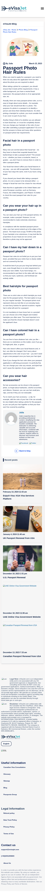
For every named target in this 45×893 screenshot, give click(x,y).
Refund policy (9, 813)
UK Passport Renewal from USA (19, 538)
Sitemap (6, 781)
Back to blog (24, 451)
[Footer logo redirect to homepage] (10, 737)
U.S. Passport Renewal (14, 577)
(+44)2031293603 (7, 856)
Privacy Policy (9, 827)
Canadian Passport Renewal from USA (22, 656)
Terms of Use (8, 834)
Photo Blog (23, 30)
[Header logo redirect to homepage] (14, 8)
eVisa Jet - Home (9, 30)
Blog (5, 788)
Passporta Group (10, 794)
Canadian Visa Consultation (14, 767)
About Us (7, 863)
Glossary (6, 774)
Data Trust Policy (10, 820)
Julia (21, 412)
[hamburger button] (42, 8)
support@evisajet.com (10, 849)
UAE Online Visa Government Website (22, 617)
